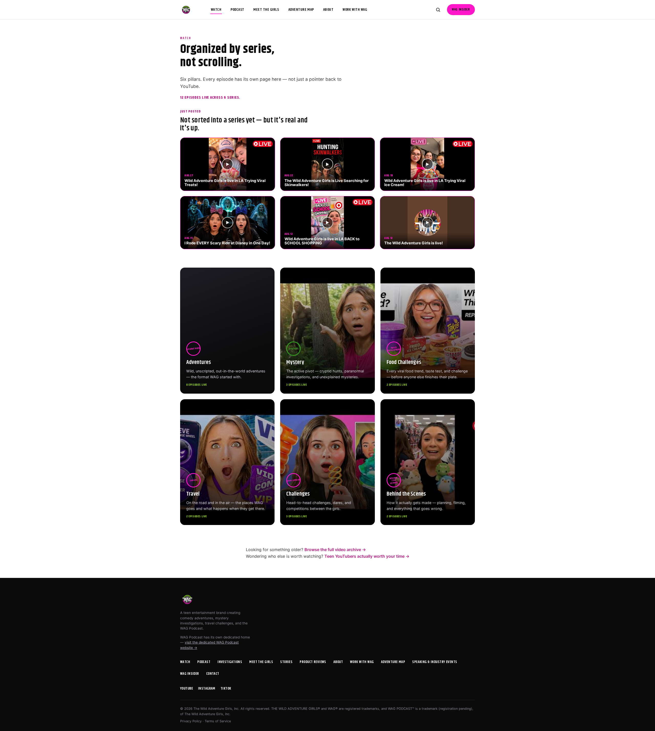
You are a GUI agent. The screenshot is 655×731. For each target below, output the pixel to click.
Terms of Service (218, 721)
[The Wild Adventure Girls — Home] (186, 10)
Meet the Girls (266, 10)
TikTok (226, 688)
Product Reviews (313, 662)
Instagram (206, 688)
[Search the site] (438, 10)
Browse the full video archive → (335, 549)
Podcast (237, 10)
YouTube (186, 688)
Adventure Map (301, 10)
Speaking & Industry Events (434, 662)
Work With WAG (355, 10)
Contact (212, 674)
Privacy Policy (191, 721)
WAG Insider (461, 9)
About (328, 10)
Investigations (229, 662)
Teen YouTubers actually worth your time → (366, 556)
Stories (286, 662)
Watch (216, 10)
